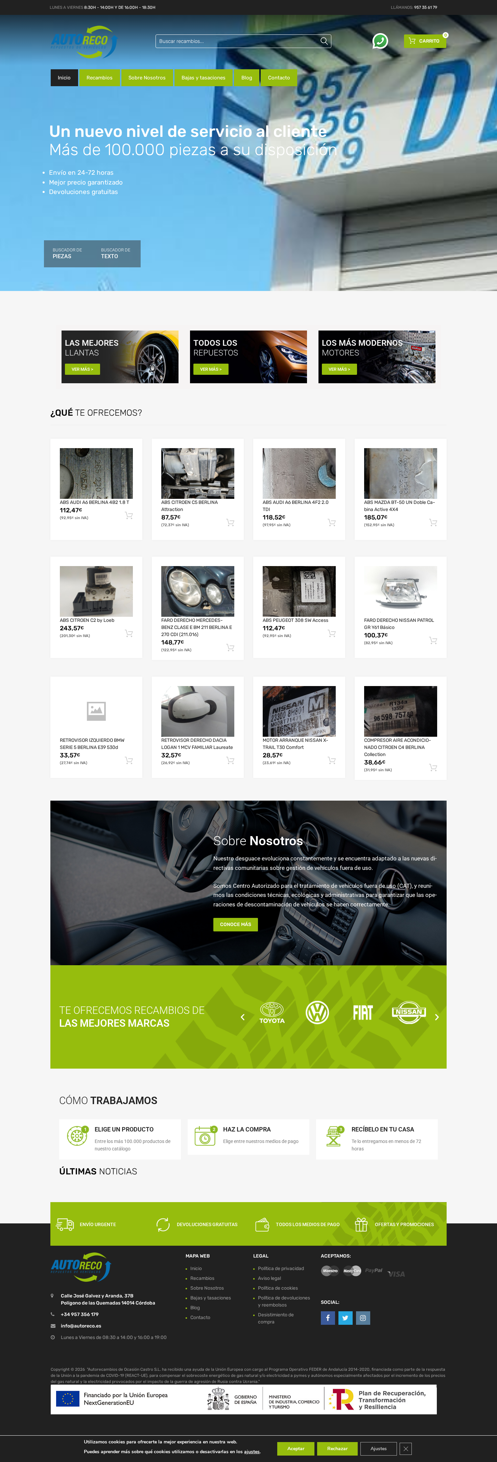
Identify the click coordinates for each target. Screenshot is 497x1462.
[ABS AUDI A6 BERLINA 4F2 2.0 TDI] (299, 473)
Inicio (64, 78)
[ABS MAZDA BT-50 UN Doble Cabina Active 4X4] (400, 473)
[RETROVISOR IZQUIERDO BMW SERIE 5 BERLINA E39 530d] (96, 711)
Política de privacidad (281, 1268)
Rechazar (337, 1448)
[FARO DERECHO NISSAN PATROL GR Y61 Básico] (400, 591)
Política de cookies (278, 1288)
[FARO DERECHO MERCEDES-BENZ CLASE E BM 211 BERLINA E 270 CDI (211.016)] (197, 591)
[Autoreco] (79, 42)
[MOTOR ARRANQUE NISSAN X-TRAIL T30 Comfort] (299, 711)
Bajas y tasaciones (204, 78)
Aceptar (295, 1448)
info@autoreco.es (81, 1326)
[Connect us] (328, 1318)
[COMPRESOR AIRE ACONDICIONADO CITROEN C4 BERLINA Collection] (400, 711)
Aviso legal (269, 1278)
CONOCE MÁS (235, 924)
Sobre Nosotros (147, 78)
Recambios (100, 78)
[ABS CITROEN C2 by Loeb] (96, 591)
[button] (242, 1017)
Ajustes (379, 1448)
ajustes (252, 1451)
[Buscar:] (243, 41)
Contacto (279, 78)
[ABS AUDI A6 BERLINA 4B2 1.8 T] (96, 473)
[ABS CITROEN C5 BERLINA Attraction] (197, 473)
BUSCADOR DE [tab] (67, 253)
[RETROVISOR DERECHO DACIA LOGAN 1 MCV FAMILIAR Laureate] (197, 711)
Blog (246, 78)
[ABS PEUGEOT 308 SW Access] (299, 591)
